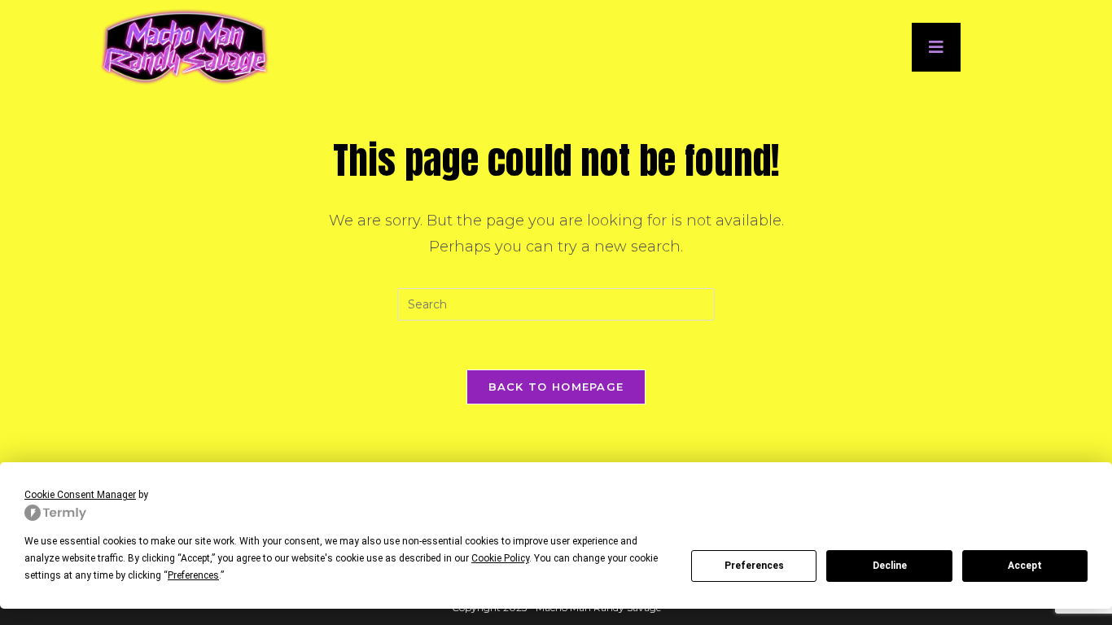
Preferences (754, 565)
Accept (1025, 565)
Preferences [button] (193, 575)
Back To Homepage (556, 386)
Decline (890, 565)
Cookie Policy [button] (500, 558)
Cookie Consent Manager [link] (80, 494)
